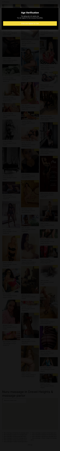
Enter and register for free (30, 23)
